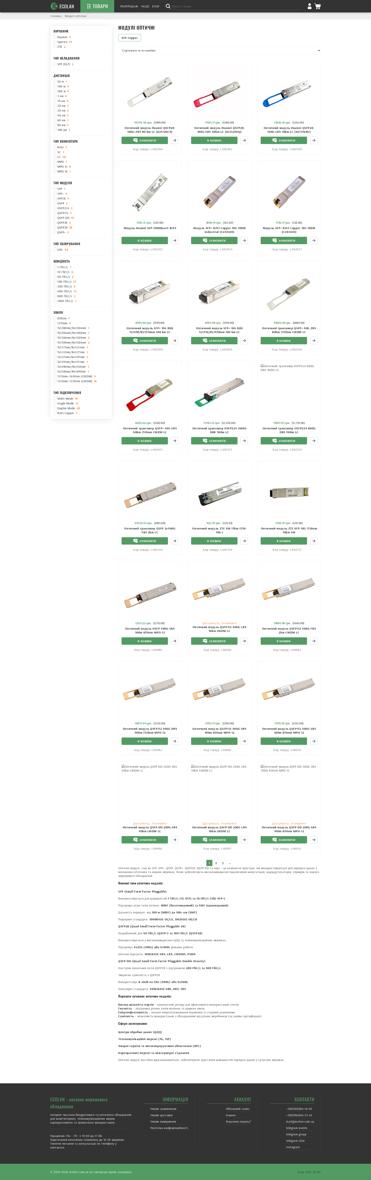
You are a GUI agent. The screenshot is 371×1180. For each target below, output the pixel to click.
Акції (145, 6)
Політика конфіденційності (169, 1128)
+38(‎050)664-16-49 (299, 1109)
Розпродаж (129, 6)
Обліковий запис (238, 1109)
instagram (293, 1147)
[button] (214, 140)
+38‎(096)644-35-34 (299, 1115)
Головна (55, 16)
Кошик (231, 1115)
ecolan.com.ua (79, 1172)
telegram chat (295, 1140)
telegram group (296, 1134)
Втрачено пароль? (238, 1121)
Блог (156, 6)
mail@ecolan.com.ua (300, 1121)
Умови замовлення (163, 1109)
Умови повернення (163, 1121)
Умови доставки (161, 1115)
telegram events (296, 1128)
